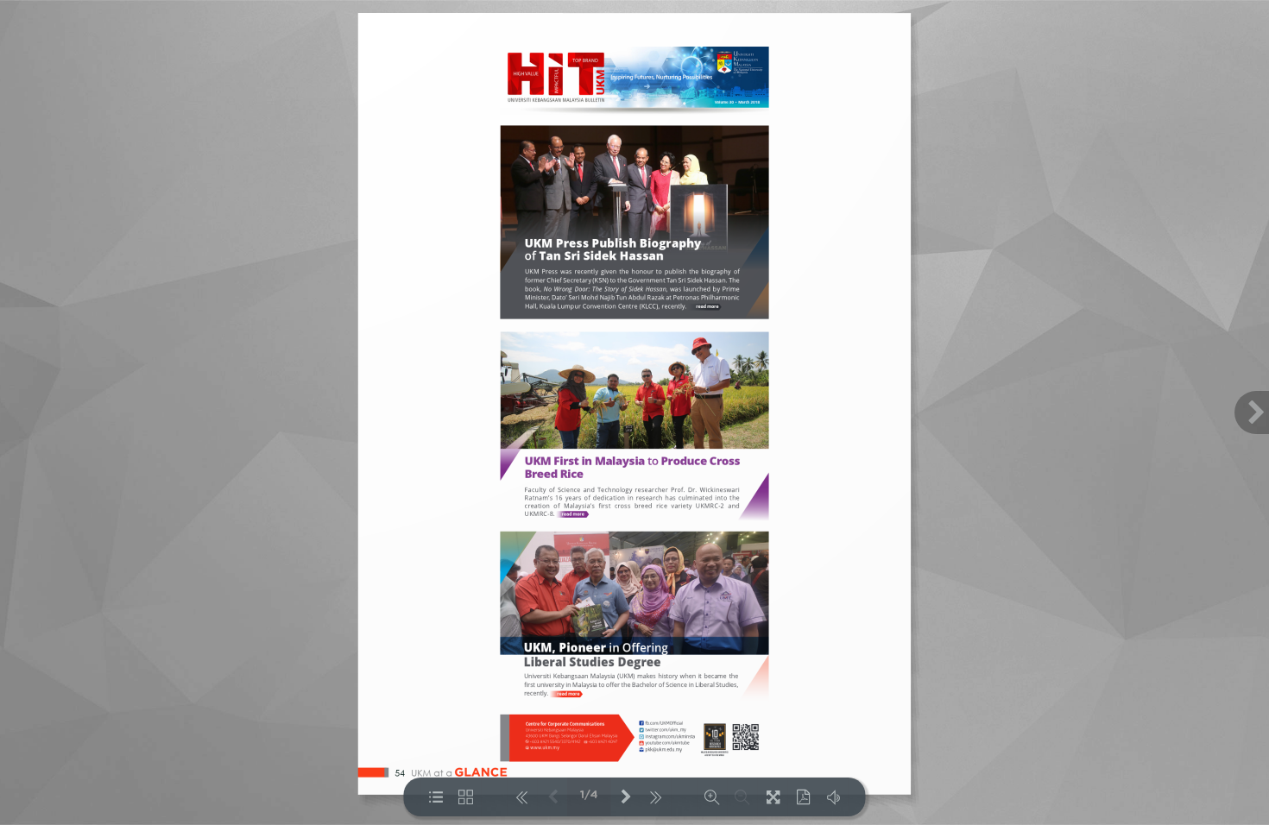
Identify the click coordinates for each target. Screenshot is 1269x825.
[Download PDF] (803, 797)
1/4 (589, 795)
